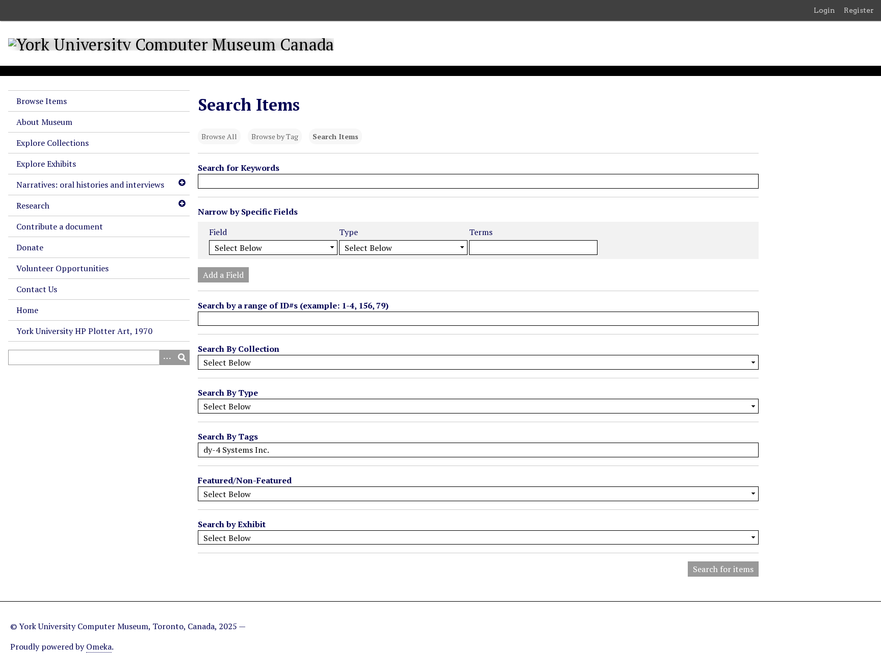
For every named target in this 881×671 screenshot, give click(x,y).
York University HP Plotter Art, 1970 (84, 331)
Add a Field (223, 274)
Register (859, 10)
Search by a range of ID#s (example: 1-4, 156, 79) (293, 305)
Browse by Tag (274, 136)
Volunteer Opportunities (62, 268)
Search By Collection (238, 348)
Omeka (99, 646)
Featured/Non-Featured (245, 480)
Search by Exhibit (232, 524)
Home (27, 310)
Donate (29, 247)
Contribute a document (59, 226)
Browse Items (41, 101)
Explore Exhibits (46, 163)
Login (824, 10)
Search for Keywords (238, 167)
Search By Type (228, 392)
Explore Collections (52, 142)
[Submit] (182, 357)
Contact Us (36, 289)
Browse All (219, 136)
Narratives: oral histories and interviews (90, 184)
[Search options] (166, 357)
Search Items (335, 136)
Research (32, 205)
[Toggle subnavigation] (181, 182)
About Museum (44, 121)
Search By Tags (228, 436)
